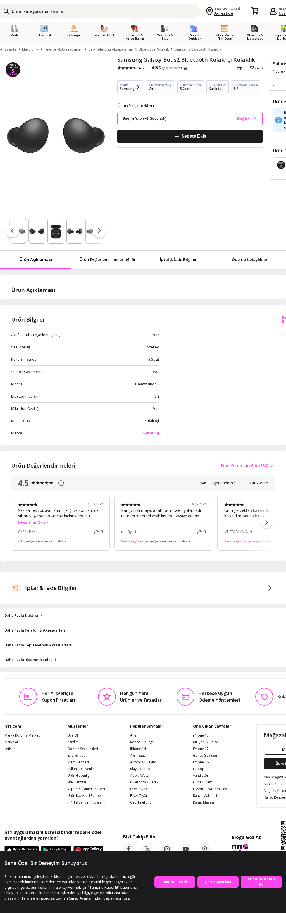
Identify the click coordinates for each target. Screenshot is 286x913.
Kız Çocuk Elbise (205, 742)
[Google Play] (56, 850)
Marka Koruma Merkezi (22, 735)
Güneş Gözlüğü (205, 755)
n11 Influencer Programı (86, 802)
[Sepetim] (255, 11)
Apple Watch (140, 775)
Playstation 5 (140, 769)
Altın (133, 735)
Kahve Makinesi (205, 796)
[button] (266, 522)
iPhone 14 (138, 749)
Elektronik (30, 49)
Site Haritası (76, 782)
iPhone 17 (201, 749)
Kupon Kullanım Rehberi (86, 789)
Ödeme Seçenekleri (82, 749)
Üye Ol (72, 735)
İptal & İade (76, 755)
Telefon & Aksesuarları (63, 49)
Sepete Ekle (193, 136)
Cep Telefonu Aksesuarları (110, 49)
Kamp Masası (203, 802)
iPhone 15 (201, 735)
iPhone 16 (201, 762)
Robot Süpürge (142, 742)
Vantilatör (200, 775)
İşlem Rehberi (78, 762)
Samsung (151, 433)
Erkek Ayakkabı (142, 789)
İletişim (10, 749)
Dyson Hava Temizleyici (211, 789)
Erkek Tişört (139, 796)
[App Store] (21, 850)
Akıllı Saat (137, 755)
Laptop (198, 769)
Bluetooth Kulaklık (154, 49)
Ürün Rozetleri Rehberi (85, 796)
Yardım (73, 742)
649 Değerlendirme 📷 (170, 67)
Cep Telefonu (140, 802)
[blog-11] (246, 849)
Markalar (11, 742)
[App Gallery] (88, 850)
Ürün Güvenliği (78, 775)
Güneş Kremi (203, 782)
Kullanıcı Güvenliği (81, 769)
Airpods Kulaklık (143, 762)
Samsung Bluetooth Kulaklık (198, 49)
